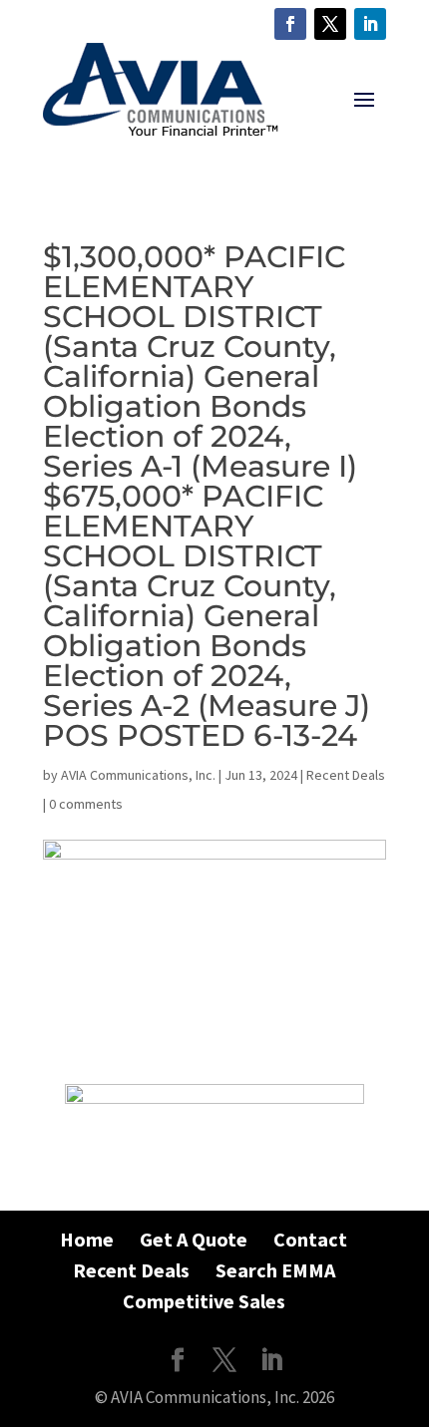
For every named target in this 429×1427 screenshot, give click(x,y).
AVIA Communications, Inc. (138, 775)
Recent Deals (345, 775)
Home (87, 1239)
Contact (310, 1239)
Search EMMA (275, 1269)
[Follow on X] (330, 24)
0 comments (86, 804)
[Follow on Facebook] (290, 24)
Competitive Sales (204, 1300)
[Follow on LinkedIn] (370, 24)
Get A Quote (193, 1239)
